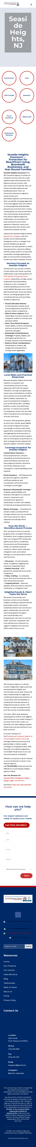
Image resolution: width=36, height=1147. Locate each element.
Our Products (10, 966)
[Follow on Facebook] (18, 915)
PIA (15, 1113)
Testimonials (9, 983)
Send (26, 876)
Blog (6, 979)
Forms (6, 962)
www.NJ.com (19, 780)
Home (6, 996)
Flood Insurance (9, 117)
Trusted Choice (20, 739)
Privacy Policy (10, 1000)
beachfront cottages (12, 236)
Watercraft (26, 117)
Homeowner (9, 78)
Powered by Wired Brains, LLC (18, 1138)
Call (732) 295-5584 (15, 825)
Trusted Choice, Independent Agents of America (18, 1111)
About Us (8, 992)
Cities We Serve (10, 974)
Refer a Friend (10, 987)
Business (26, 95)
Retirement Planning (9, 134)
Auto (27, 78)
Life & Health (9, 95)
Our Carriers (9, 970)
